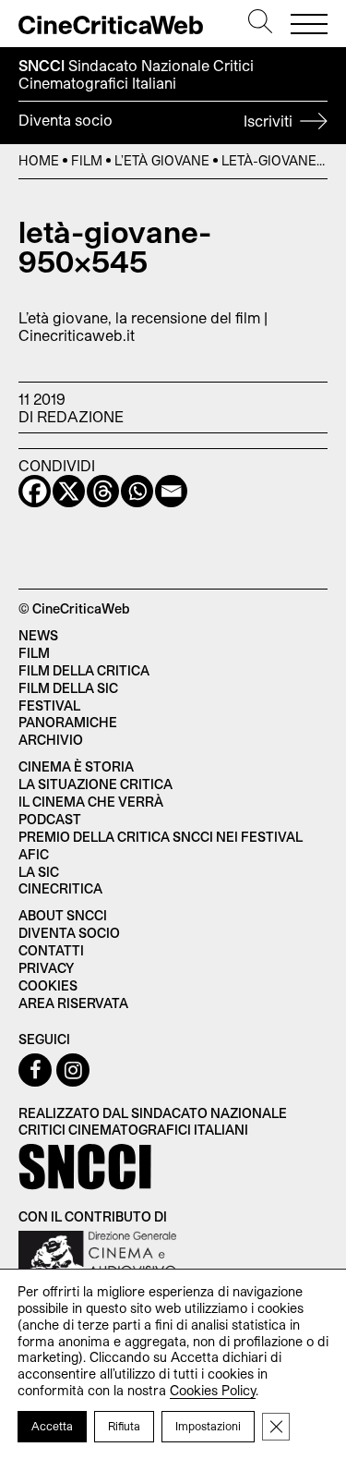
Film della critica (83, 670)
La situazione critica (95, 784)
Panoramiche (67, 722)
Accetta (52, 1425)
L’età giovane (161, 160)
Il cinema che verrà (90, 801)
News (38, 635)
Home (38, 160)
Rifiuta (124, 1425)
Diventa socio (157, 120)
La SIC (38, 872)
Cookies (48, 985)
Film (86, 160)
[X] (69, 491)
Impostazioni (208, 1425)
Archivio (50, 740)
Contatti (51, 950)
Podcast (49, 819)
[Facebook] (34, 491)
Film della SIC (68, 688)
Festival (49, 705)
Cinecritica (60, 888)
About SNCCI (62, 915)
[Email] (171, 491)
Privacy (46, 968)
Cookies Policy (213, 1390)
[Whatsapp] (137, 491)
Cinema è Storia (76, 766)
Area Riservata (73, 1003)
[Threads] (103, 491)
